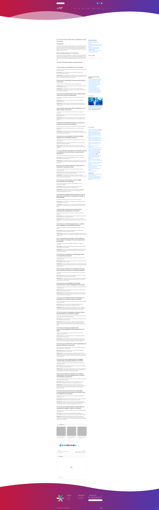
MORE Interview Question (92, 86)
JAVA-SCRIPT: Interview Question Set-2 (94, 91)
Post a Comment (60, 443)
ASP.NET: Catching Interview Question (94, 84)
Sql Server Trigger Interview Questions (94, 155)
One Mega (87, 8)
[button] (60, 445)
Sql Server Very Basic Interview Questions (95, 165)
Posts (83, 8)
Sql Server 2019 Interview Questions (94, 129)
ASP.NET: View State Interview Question (94, 80)
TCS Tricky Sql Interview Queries (93, 152)
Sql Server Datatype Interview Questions (95, 149)
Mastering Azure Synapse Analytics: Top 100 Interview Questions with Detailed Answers (95, 107)
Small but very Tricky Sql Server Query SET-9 (94, 144)
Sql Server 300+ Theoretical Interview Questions (94, 169)
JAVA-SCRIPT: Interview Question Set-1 (94, 90)
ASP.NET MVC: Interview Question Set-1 (94, 92)
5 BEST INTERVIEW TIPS (92, 175)
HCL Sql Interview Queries (92, 153)
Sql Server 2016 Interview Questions (94, 159)
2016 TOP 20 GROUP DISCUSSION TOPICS (94, 177)
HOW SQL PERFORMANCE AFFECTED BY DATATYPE (94, 179)
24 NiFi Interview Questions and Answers (85, 437)
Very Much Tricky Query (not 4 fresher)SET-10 (93, 146)
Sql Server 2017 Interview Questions (94, 131)
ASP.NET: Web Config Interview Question (94, 78)
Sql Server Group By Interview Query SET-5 (95, 138)
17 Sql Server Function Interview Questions (95, 130)
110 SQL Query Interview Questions (93, 47)
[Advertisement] (79, 28)
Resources (69, 497)
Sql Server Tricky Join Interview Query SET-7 (95, 141)
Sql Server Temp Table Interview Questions (93, 157)
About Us (98, 8)
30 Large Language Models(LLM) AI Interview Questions (93, 49)
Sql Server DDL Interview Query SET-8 (94, 142)
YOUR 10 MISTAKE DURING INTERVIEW (94, 176)
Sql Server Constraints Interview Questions (95, 162)
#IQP (60, 446)
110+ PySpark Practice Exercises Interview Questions (95, 46)
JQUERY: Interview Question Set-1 (93, 87)
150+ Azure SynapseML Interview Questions (95, 44)
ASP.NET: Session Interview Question (94, 81)
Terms (68, 498)
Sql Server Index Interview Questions (94, 151)
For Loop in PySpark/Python (92, 51)
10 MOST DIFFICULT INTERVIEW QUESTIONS (95, 174)
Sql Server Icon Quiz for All (92, 167)
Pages (79, 8)
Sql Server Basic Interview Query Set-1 (94, 132)
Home (75, 8)
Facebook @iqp (81, 497)
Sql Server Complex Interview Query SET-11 (95, 147)
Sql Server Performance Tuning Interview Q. (95, 161)
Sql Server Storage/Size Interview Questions (93, 164)
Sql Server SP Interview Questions (93, 154)
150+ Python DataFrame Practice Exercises (93, 43)
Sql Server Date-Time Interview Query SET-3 (94, 136)
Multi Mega (93, 8)
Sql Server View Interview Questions (94, 150)
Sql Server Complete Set (92, 170)
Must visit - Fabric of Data (92, 41)
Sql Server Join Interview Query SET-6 (94, 139)
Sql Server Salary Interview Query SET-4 (94, 137)
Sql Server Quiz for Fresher (92, 166)
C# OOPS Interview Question (93, 85)
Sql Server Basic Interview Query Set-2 (94, 134)
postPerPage (81, 498)
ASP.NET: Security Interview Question (94, 83)
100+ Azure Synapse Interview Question (94, 50)
